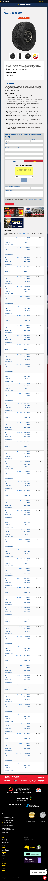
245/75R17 (19, 403)
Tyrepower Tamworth (25, 4)
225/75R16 (19, 257)
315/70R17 (19, 510)
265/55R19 (19, 646)
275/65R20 (19, 714)
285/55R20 (19, 734)
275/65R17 (19, 471)
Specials (4, 863)
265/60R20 (19, 685)
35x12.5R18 (19, 529)
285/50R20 (19, 723)
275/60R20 (19, 704)
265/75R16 (19, 335)
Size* (6, 139)
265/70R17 (19, 451)
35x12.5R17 (19, 364)
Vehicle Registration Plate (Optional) (12, 186)
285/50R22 (19, 763)
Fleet (3, 867)
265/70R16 (19, 315)
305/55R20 (19, 743)
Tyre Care (4, 844)
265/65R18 (19, 578)
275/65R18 (19, 597)
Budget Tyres (26, 840)
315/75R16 (19, 354)
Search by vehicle (23, 233)
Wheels (3, 847)
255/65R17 (19, 412)
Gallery (3, 870)
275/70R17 (19, 481)
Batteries (3, 855)
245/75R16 (19, 296)
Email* (6, 152)
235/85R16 (19, 267)
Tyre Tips (3, 845)
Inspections (4, 857)
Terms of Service (38, 199)
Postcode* (7, 156)
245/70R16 (19, 276)
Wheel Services (5, 862)
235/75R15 (19, 247)
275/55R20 (19, 694)
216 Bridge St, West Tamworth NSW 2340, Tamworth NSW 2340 (9, 819)
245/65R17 (19, 393)
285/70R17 (19, 490)
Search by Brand (5, 842)
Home (6, 10)
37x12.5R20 (19, 665)
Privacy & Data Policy (9, 877)
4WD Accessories (5, 854)
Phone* (12, 147)
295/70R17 (19, 500)
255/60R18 (19, 539)
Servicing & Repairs (6, 858)
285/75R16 (19, 345)
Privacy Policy (30, 199)
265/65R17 (19, 432)
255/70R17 (19, 422)
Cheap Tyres (26, 842)
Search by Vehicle (5, 839)
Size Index (26, 837)
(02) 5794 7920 (8, 823)
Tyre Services (4, 860)
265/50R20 (19, 675)
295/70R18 (19, 636)
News (3, 868)
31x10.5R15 (19, 237)
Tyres (3, 837)
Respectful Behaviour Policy (6, 878)
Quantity (33, 139)
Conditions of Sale (16, 877)
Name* (6, 143)
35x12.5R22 (19, 753)
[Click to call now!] (40, 1)
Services (4, 852)
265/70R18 (19, 588)
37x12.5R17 (19, 374)
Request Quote (9, 204)
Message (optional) (9, 190)
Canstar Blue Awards (28, 839)
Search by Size (5, 840)
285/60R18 (19, 617)
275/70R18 (19, 607)
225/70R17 (19, 383)
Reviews (4, 872)
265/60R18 (19, 558)
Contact (4, 865)
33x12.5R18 (19, 520)
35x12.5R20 (19, 656)
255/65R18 (19, 549)
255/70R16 (19, 306)
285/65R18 (19, 626)
